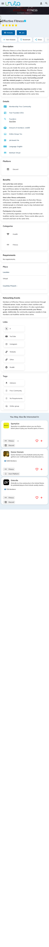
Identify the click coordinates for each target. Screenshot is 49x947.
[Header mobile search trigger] (46, 3)
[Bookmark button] (37, 441)
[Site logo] (13, 3)
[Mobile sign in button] (41, 3)
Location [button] (6, 272)
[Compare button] (42, 441)
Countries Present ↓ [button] (10, 286)
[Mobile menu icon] (2, 3)
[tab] (24, 273)
